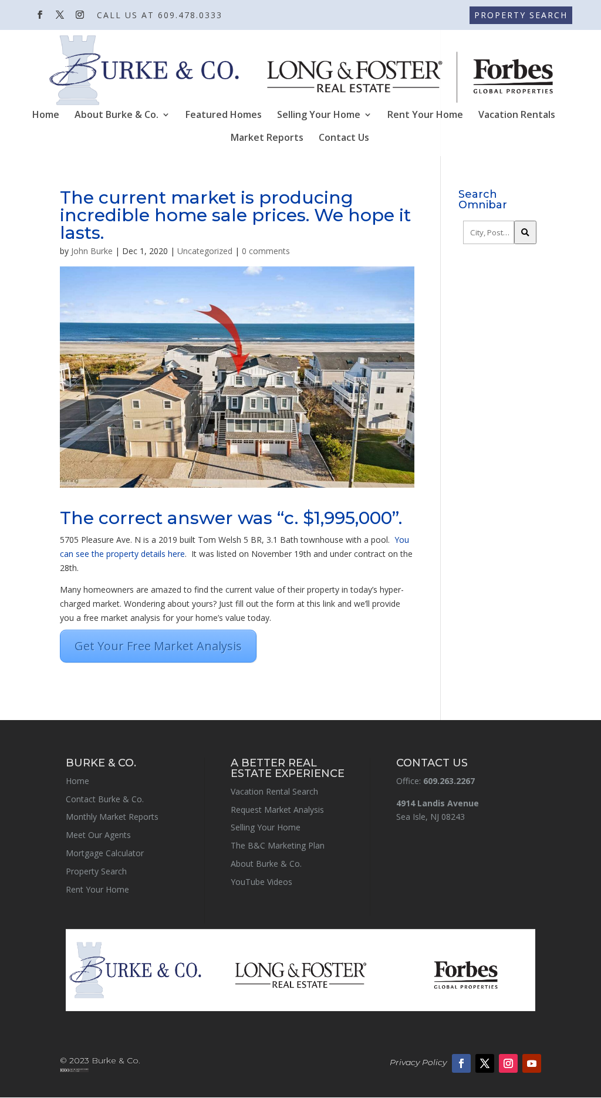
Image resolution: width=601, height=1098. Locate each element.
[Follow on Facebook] (461, 1063)
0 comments (266, 250)
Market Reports (267, 138)
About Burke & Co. (116, 115)
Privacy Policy (418, 1062)
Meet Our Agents (98, 834)
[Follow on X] (484, 1063)
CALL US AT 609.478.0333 (159, 16)
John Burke (92, 250)
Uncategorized (204, 250)
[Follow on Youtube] (531, 1063)
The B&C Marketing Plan (278, 845)
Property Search (96, 871)
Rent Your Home (425, 115)
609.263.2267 (449, 780)
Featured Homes (223, 115)
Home (45, 115)
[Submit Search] (525, 232)
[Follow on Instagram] (508, 1063)
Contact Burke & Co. (105, 799)
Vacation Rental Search (274, 791)
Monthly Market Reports (112, 816)
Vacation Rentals (516, 115)
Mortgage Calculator (105, 853)
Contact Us (344, 138)
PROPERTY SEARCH (521, 15)
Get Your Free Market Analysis (158, 646)
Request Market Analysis (277, 809)
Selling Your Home (318, 115)
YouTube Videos (261, 881)
